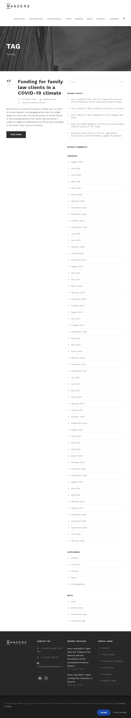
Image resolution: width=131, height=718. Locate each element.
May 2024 (75, 279)
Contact (101, 19)
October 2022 (77, 325)
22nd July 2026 (74, 685)
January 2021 (77, 410)
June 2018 (75, 534)
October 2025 (77, 220)
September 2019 (79, 475)
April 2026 (76, 188)
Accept (104, 712)
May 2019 (75, 488)
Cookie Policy (108, 667)
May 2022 (75, 338)
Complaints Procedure (112, 661)
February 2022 (78, 358)
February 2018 (77, 540)
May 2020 (75, 443)
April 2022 (75, 345)
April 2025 (75, 240)
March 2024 (76, 286)
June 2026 (76, 175)
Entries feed (77, 608)
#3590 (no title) (109, 680)
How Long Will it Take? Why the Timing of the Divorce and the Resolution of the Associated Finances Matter (96, 100)
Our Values (107, 674)
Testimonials (54, 19)
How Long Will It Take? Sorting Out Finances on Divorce (97, 108)
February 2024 (78, 292)
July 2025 (75, 234)
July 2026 (75, 168)
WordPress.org (78, 621)
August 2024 (77, 266)
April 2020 (76, 449)
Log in (74, 601)
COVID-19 (26, 103)
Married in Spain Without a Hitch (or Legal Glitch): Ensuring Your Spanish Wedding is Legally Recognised (96, 134)
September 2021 (79, 371)
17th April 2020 (29, 99)
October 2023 (77, 305)
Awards (79, 19)
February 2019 (77, 501)
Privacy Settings (120, 712)
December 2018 (78, 514)
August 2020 (77, 429)
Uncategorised (38, 103)
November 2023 (78, 299)
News (90, 19)
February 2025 (78, 247)
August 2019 (76, 482)
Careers (114, 19)
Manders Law (49, 99)
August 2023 (77, 312)
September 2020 (79, 423)
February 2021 (77, 403)
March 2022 (76, 351)
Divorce (74, 571)
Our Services (36, 19)
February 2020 (78, 462)
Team (68, 19)
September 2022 (79, 332)
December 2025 (78, 207)
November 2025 (78, 214)
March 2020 (76, 456)
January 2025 (77, 253)
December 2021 (78, 364)
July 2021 (75, 377)
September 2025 (79, 227)
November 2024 (79, 260)
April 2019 (75, 495)
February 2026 (78, 201)
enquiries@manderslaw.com (50, 666)
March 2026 (76, 194)
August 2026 (77, 162)
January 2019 (77, 508)
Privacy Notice (108, 654)
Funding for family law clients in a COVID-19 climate (40, 87)
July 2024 (75, 273)
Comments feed (79, 614)
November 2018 (78, 521)
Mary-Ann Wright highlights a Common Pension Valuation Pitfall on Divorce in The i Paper (97, 125)
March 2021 (76, 397)
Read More (16, 134)
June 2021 (75, 384)
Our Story (19, 19)
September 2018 (79, 527)
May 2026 (75, 181)
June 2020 (76, 436)
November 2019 (78, 469)
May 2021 (75, 390)
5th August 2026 (75, 669)
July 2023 (75, 318)
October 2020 (77, 416)
